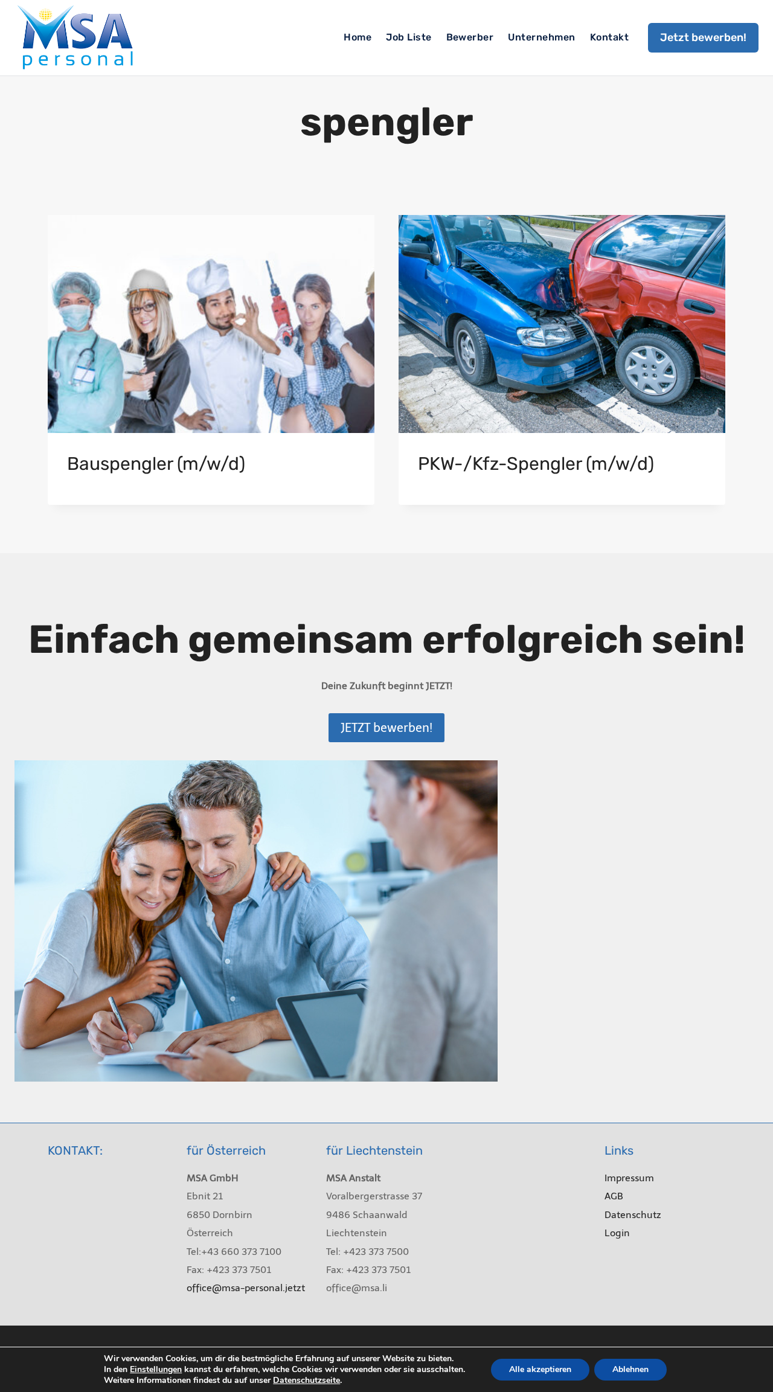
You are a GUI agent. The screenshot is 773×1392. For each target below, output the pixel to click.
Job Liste (408, 37)
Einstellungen (156, 1369)
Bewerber (470, 37)
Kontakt (609, 37)
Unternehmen (541, 37)
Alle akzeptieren (540, 1369)
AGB (614, 1196)
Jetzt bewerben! (703, 37)
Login (617, 1233)
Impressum (629, 1178)
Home (357, 37)
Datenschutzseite (306, 1380)
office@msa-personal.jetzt (246, 1288)
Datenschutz (633, 1214)
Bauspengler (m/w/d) (156, 464)
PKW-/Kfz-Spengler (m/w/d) (536, 464)
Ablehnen (630, 1369)
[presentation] (211, 324)
